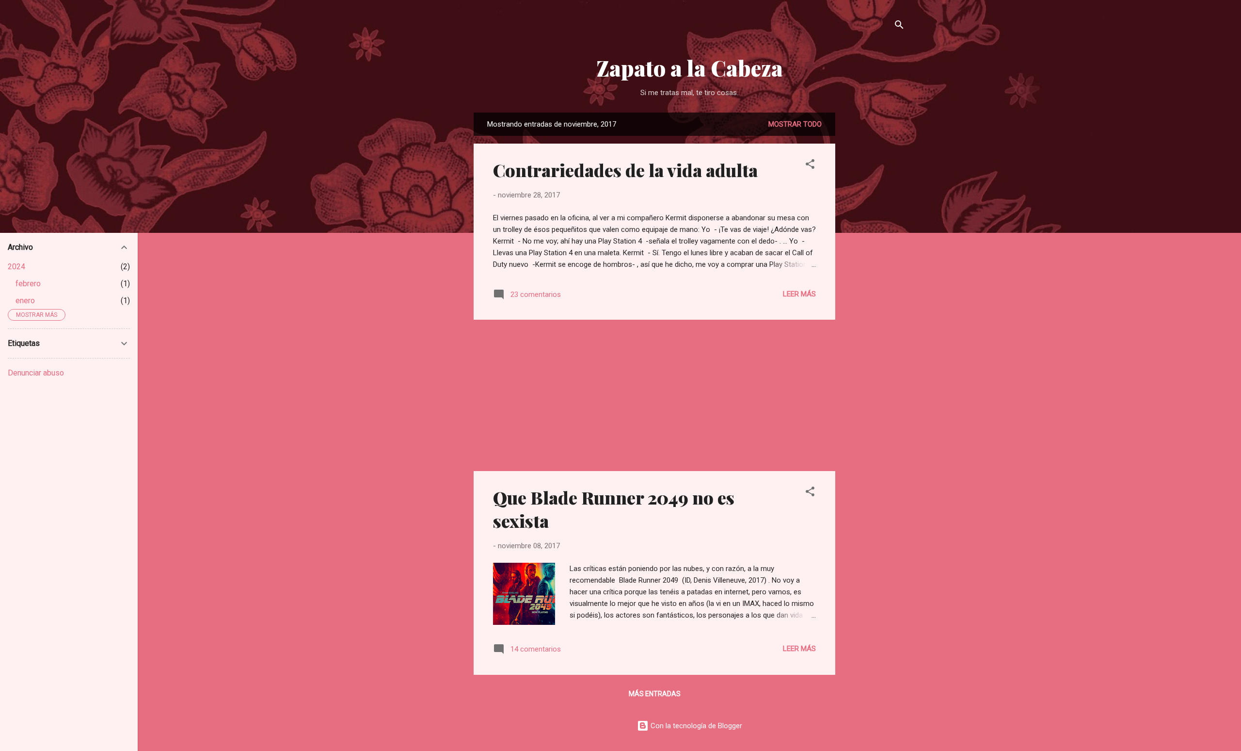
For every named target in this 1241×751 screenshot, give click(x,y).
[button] (810, 165)
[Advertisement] (874, 258)
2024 (16, 266)
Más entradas (655, 694)
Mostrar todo (795, 124)
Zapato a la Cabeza (689, 67)
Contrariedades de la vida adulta (625, 169)
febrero (28, 283)
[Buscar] (899, 26)
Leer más (799, 294)
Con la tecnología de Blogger (695, 725)
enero (25, 300)
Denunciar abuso (36, 372)
